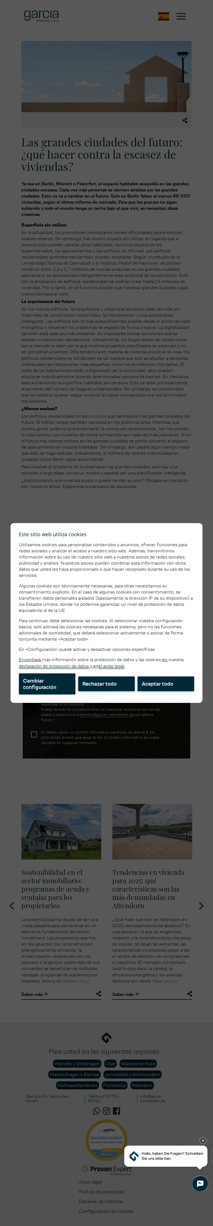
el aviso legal (111, 666)
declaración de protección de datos (54, 666)
